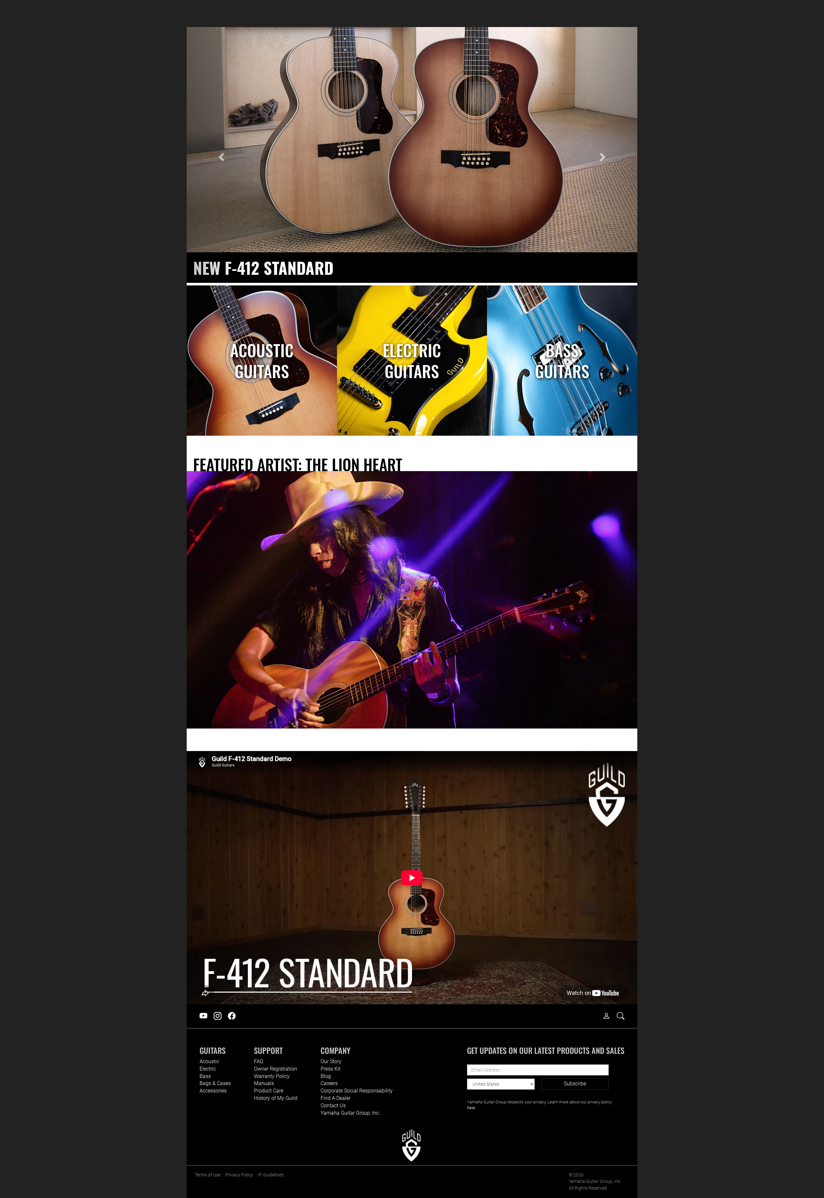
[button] (220, 155)
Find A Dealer (336, 1098)
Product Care (268, 1091)
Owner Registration (275, 1069)
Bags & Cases (215, 1083)
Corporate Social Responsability (357, 1091)
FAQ (258, 1061)
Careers (329, 1083)
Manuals (264, 1083)
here (471, 1107)
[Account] (610, 1016)
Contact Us (333, 1105)
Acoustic (209, 1061)
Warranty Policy (272, 1076)
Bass (205, 1076)
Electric (208, 1069)
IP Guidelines (271, 1175)
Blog (326, 1076)
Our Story (331, 1061)
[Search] (624, 1016)
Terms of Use (207, 1175)
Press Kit (331, 1069)
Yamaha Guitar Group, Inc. (350, 1113)
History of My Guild (275, 1098)
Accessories (213, 1091)
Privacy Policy (239, 1175)
